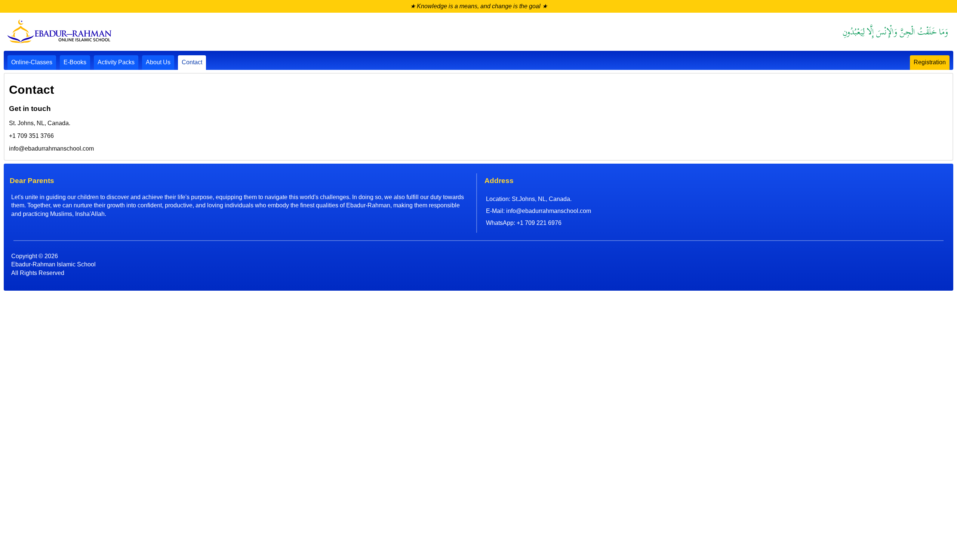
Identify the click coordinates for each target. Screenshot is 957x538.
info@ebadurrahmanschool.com (548, 211)
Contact (192, 62)
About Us (158, 62)
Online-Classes (31, 62)
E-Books (75, 62)
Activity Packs (116, 62)
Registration (930, 62)
